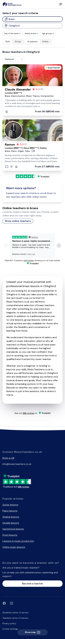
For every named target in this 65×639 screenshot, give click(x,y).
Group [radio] (18, 41)
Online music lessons (13, 547)
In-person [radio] (32, 41)
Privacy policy (9, 623)
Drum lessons (9, 535)
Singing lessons (10, 516)
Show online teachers (18, 221)
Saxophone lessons (13, 529)
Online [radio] (45, 41)
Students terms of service (15, 612)
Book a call (8, 458)
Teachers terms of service (15, 618)
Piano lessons (9, 510)
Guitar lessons (10, 504)
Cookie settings (10, 629)
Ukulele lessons (10, 522)
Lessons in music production (18, 541)
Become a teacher (32, 583)
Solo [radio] (7, 41)
